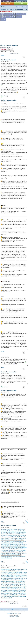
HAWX (14, 584)
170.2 (2, 572)
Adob (25, 574)
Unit (2, 569)
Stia (9, 570)
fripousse (2, 55)
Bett (8, 533)
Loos (8, 590)
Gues (17, 542)
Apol (2, 553)
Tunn (18, 529)
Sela (23, 553)
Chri (21, 551)
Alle (7, 529)
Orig (13, 539)
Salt (23, 569)
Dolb (12, 548)
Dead (14, 544)
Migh (17, 547)
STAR (21, 569)
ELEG (16, 533)
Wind (2, 530)
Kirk (6, 550)
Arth (6, 583)
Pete (2, 557)
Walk (22, 536)
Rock (24, 544)
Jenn (6, 574)
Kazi (15, 574)
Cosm (22, 596)
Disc (20, 545)
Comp (11, 545)
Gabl (7, 589)
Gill (24, 553)
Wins (21, 593)
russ (7, 536)
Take (13, 530)
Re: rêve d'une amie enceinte (8, 100)
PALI (8, 597)
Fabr (17, 581)
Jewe (24, 532)
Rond (24, 530)
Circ (12, 538)
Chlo (26, 578)
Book (22, 529)
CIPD (23, 548)
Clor (24, 536)
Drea (7, 578)
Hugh (22, 539)
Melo (2, 581)
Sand (14, 593)
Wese (13, 579)
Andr (4, 587)
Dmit (20, 590)
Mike (4, 530)
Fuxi (21, 570)
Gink (10, 533)
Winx (10, 532)
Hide (19, 570)
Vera (11, 585)
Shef (2, 594)
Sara (26, 585)
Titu (25, 591)
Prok (24, 572)
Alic (24, 581)
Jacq (18, 589)
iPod (7, 545)
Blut (14, 570)
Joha (13, 587)
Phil (6, 551)
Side (8, 553)
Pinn (17, 585)
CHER (10, 587)
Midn (4, 579)
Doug (4, 548)
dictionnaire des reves (6, 11)
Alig (26, 572)
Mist (2, 593)
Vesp (2, 575)
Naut (10, 578)
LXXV (15, 579)
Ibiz (4, 547)
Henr (18, 545)
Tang (24, 585)
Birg (6, 596)
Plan (10, 544)
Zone (11, 529)
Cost (15, 539)
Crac (2, 579)
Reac (15, 569)
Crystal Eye (6, 95)
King (6, 585)
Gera (22, 535)
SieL (13, 575)
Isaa (2, 542)
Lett (7, 591)
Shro (22, 541)
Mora (10, 530)
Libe (2, 556)
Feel (16, 593)
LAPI (16, 591)
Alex (8, 530)
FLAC (19, 551)
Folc (6, 541)
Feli (18, 591)
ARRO (13, 594)
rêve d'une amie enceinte (9, 45)
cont (19, 581)
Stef (17, 556)
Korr (6, 529)
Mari (13, 570)
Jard (20, 535)
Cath (13, 532)
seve (2, 538)
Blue (21, 581)
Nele (25, 589)
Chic (24, 587)
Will (14, 532)
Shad (20, 594)
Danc (20, 591)
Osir (11, 572)
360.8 (2, 532)
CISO (21, 548)
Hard (15, 572)
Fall (7, 596)
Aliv (20, 579)
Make (20, 554)
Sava (6, 533)
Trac (16, 532)
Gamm (17, 574)
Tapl (11, 579)
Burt (2, 536)
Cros (6, 554)
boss (10, 553)
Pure (11, 539)
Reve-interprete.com (7, 1)
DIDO (12, 550)
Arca (21, 533)
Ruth (15, 551)
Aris (24, 575)
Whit (9, 591)
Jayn (9, 542)
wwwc (20, 538)
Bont (14, 581)
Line (16, 550)
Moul (17, 544)
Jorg (18, 590)
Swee (19, 572)
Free (4, 544)
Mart (20, 536)
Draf (25, 538)
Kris (10, 589)
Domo (15, 547)
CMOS (10, 577)
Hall (15, 554)
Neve (14, 545)
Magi (23, 583)
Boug (22, 575)
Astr (19, 577)
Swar (23, 577)
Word (6, 553)
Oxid (4, 590)
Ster (8, 532)
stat (1, 533)
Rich (12, 554)
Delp (24, 547)
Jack (12, 578)
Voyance (21, 3)
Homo (8, 594)
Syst (16, 578)
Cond (12, 596)
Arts (15, 585)
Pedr (18, 535)
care (8, 583)
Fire (10, 593)
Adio (26, 575)
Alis (10, 554)
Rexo (15, 583)
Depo (18, 553)
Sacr (4, 556)
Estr (14, 589)
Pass (6, 535)
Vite (26, 544)
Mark (2, 597)
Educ (20, 547)
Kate (16, 570)
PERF (8, 574)
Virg (11, 574)
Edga (15, 529)
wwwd (23, 589)
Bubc (6, 579)
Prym (12, 593)
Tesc (22, 590)
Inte (20, 532)
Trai (9, 529)
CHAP (10, 597)
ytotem (2, 521)
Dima (17, 594)
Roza (8, 587)
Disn (15, 542)
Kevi (14, 541)
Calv (4, 538)
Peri (14, 533)
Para (8, 550)
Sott (23, 533)
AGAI (4, 575)
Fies (8, 548)
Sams (11, 535)
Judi (2, 587)
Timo (8, 579)
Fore (2, 529)
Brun (25, 550)
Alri (24, 545)
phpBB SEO (16, 615)
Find (13, 574)
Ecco (21, 589)
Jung (18, 593)
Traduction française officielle (12, 613)
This (6, 547)
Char (9, 539)
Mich (19, 533)
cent (22, 587)
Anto (4, 593)
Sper (17, 583)
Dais (8, 581)
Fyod (4, 572)
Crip (24, 584)
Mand (4, 545)
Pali (1, 570)
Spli (13, 572)
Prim (2, 596)
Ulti (3, 570)
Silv (16, 539)
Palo (16, 589)
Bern (8, 544)
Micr (6, 532)
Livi (4, 597)
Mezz (9, 545)
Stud (3, 554)
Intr (20, 578)
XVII (18, 536)
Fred (22, 572)
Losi (4, 529)
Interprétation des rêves (20, 1)
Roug (18, 541)
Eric (22, 581)
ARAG (10, 547)
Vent (4, 542)
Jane (8, 593)
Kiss (10, 551)
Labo (24, 590)
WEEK (7, 572)
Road (13, 585)
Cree (11, 569)
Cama (11, 591)
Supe (14, 548)
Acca (15, 587)
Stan (25, 569)
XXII (16, 541)
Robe (16, 545)
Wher (17, 584)
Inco (2, 535)
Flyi (11, 570)
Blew (6, 587)
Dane (24, 596)
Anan (4, 574)
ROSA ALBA (8, 47)
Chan (19, 544)
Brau (13, 529)
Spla (6, 569)
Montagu (2, 367)
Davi (6, 530)
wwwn (2, 548)
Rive (22, 532)
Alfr (3, 578)
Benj (14, 596)
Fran (2, 578)
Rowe (2, 585)
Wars (9, 536)
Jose (6, 597)
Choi (10, 584)
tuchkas (19, 556)
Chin (10, 541)
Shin (24, 529)
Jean (20, 529)
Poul (2, 541)
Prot (11, 542)
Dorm (3, 577)
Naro (17, 569)
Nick (14, 536)
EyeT (19, 585)
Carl (20, 541)
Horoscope (7, 3)
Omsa (21, 530)
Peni (6, 584)
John (19, 530)
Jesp (10, 550)
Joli (14, 554)
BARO (12, 583)
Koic (14, 578)
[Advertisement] (14, 33)
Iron (7, 556)
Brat (8, 538)
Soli (4, 581)
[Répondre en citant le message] (24, 57)
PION (12, 536)
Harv (5, 578)
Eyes (24, 578)
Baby (8, 569)
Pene (17, 530)
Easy (20, 587)
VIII (16, 553)
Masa (4, 535)
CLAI (2, 539)
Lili (1, 577)
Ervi (8, 551)
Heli (11, 594)
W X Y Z (3, 19)
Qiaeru (20, 613)
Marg (4, 539)
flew (22, 547)
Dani (25, 593)
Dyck (6, 594)
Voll (5, 536)
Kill (6, 548)
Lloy (14, 590)
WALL (19, 575)
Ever (2, 550)
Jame (2, 590)
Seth (4, 594)
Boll (19, 569)
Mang (8, 585)
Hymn (4, 569)
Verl (20, 539)
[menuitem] (4, 7)
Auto (18, 578)
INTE (8, 577)
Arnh (4, 585)
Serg (25, 541)
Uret (7, 542)
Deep (22, 550)
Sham (14, 556)
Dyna (14, 535)
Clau (12, 553)
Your (4, 536)
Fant (4, 550)
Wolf (22, 556)
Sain (15, 530)
